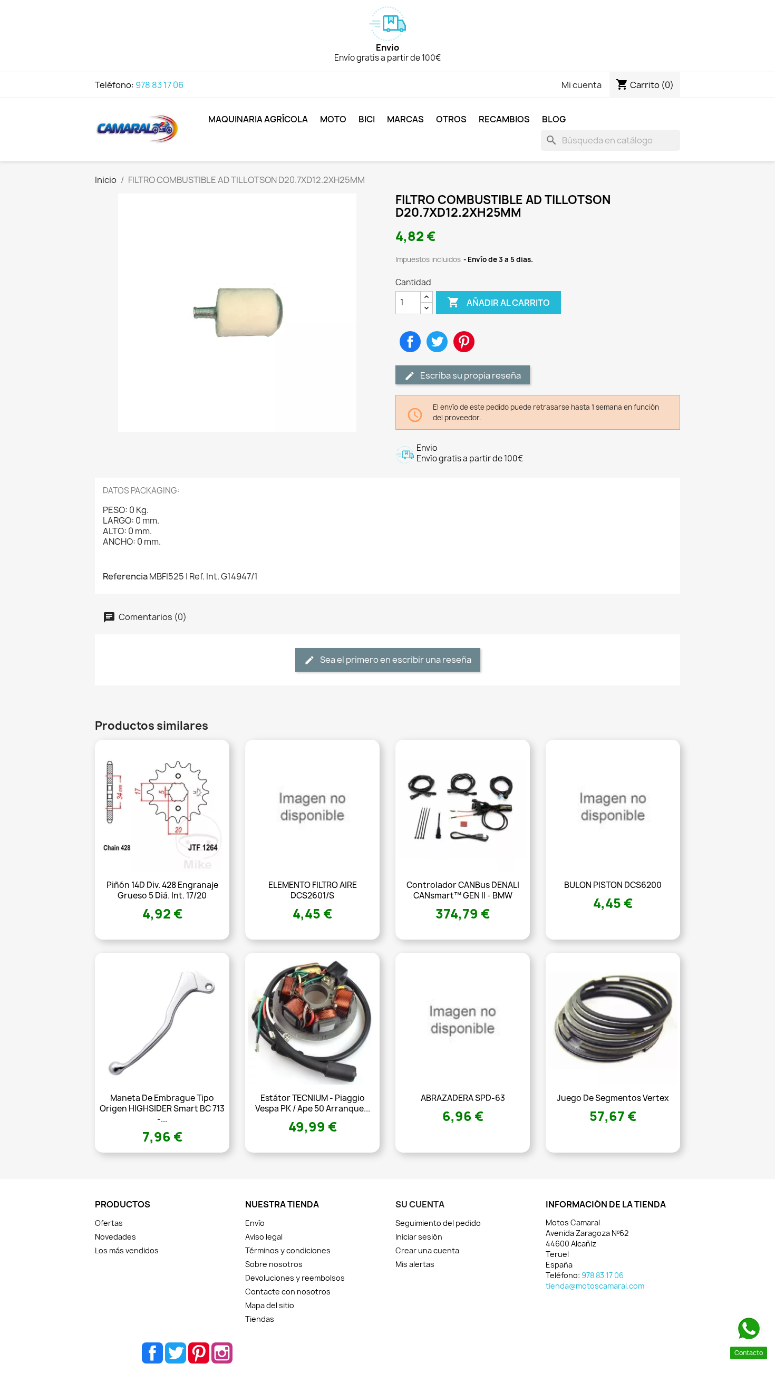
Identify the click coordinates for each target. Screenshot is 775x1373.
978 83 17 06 (159, 85)
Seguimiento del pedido (438, 1223)
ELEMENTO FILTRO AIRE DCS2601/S (312, 890)
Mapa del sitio (269, 1305)
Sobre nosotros (274, 1264)
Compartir (410, 341)
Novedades (115, 1237)
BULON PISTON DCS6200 (613, 885)
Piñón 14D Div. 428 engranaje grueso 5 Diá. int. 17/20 (162, 890)
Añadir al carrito (498, 302)
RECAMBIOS (504, 119)
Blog (554, 119)
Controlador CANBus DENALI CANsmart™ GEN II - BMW (462, 890)
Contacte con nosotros (288, 1292)
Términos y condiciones (288, 1250)
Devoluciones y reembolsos (295, 1278)
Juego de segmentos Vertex (613, 1098)
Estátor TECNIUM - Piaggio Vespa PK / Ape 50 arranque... (312, 1103)
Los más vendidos (127, 1250)
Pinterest (463, 341)
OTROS (451, 119)
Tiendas (259, 1319)
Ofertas (109, 1223)
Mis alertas (414, 1264)
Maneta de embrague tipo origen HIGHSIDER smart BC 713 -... (162, 1108)
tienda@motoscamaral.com (595, 1286)
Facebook (152, 1353)
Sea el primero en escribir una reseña (394, 659)
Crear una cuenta (427, 1250)
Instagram (221, 1353)
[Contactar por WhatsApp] (748, 1329)
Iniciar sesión (418, 1237)
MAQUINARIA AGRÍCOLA (258, 119)
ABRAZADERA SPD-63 (463, 1098)
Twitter (175, 1353)
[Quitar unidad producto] (426, 308)
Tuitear (437, 341)
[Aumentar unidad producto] (426, 297)
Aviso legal (264, 1237)
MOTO (333, 119)
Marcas (405, 119)
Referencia (125, 576)
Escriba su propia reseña (470, 375)
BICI (367, 119)
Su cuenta (419, 1204)
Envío (255, 1223)
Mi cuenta (581, 85)
